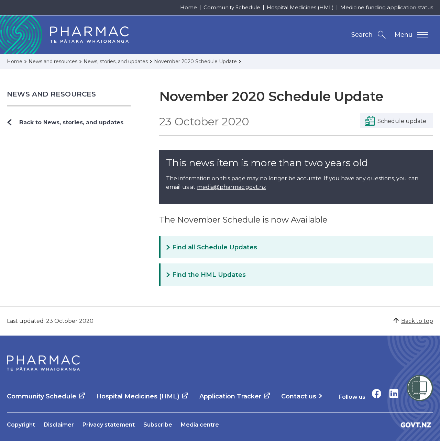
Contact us (298, 396)
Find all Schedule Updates (214, 247)
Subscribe (157, 424)
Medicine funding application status (386, 7)
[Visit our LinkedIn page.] (394, 393)
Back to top (417, 321)
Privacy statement (108, 424)
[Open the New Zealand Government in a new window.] (416, 425)
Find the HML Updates (209, 275)
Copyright (21, 424)
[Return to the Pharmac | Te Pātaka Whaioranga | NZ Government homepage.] (43, 363)
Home (188, 7)
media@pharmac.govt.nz (231, 187)
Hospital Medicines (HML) (300, 7)
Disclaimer (59, 424)
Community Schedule (232, 7)
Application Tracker (230, 396)
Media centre (200, 424)
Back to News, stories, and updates (71, 122)
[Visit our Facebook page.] (377, 393)
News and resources (51, 94)
